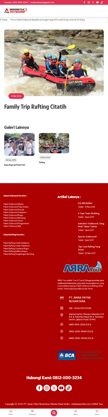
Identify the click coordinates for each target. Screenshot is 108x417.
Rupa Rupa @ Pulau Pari (14, 165)
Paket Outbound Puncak (14, 209)
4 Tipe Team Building (88, 213)
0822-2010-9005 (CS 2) (81, 331)
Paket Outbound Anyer (13, 220)
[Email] (102, 2)
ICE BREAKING (85, 203)
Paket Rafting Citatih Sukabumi (17, 245)
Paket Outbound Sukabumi (15, 212)
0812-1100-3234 (67, 377)
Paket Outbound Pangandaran (16, 223)
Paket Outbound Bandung (14, 218)
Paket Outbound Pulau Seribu (16, 207)
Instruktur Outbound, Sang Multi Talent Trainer (91, 225)
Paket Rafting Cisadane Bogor (16, 248)
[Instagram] (89, 2)
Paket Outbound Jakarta (13, 204)
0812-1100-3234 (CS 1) (80, 324)
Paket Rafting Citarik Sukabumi (16, 243)
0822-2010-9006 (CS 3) (81, 338)
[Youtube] (97, 2)
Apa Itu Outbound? (87, 236)
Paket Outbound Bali (12, 226)
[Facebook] (84, 2)
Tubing (42, 162)
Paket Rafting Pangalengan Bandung (19, 254)
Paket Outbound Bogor (13, 215)
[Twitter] (93, 2)
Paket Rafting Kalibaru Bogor (15, 251)
